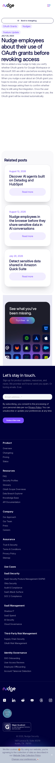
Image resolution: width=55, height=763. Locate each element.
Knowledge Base (11, 498)
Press (5, 525)
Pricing (6, 457)
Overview (7, 448)
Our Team (7, 521)
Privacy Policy (9, 553)
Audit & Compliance (13, 587)
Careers (6, 530)
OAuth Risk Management (15, 643)
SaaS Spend (10, 615)
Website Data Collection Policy (27, 755)
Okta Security (10, 583)
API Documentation (11, 502)
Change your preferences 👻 (25, 759)
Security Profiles (10, 480)
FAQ (5, 476)
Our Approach (9, 517)
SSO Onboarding (12, 658)
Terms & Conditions (12, 549)
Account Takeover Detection (17, 671)
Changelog (8, 453)
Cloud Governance (13, 624)
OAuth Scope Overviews (14, 489)
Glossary (7, 485)
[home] (8, 5)
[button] (48, 5)
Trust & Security (10, 545)
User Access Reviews (14, 662)
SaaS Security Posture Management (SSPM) (24, 579)
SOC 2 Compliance (13, 596)
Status (5, 461)
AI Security (9, 620)
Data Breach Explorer (13, 493)
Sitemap (6, 558)
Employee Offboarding (14, 667)
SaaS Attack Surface (13, 592)
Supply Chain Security (14, 639)
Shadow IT (9, 611)
